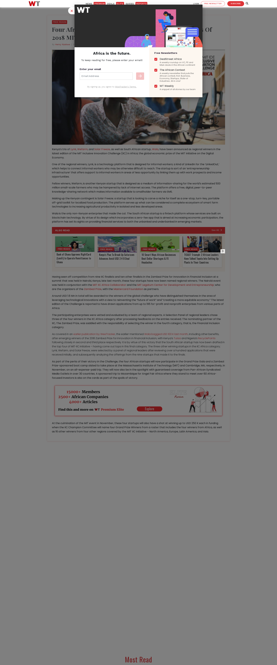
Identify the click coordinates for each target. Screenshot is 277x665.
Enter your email (90, 69)
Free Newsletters (165, 52)
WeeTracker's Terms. (126, 87)
